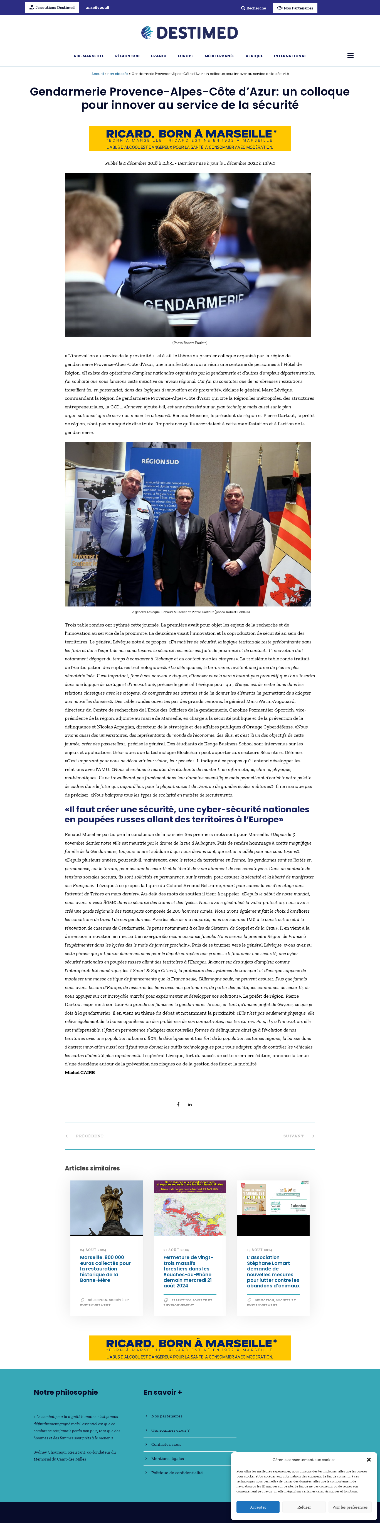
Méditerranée (220, 56)
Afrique (254, 56)
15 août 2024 (260, 1250)
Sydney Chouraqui (50, 1452)
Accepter (258, 1507)
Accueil (98, 73)
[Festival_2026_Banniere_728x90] (190, 138)
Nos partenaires (166, 1416)
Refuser (304, 1507)
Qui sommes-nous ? (170, 1430)
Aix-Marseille (88, 56)
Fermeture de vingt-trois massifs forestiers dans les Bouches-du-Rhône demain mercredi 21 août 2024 (188, 1271)
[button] (369, 1459)
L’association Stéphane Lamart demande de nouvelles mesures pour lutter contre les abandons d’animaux (273, 1271)
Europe (186, 56)
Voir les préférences (350, 1507)
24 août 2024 (93, 1250)
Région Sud (127, 56)
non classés (117, 73)
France (159, 56)
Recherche (256, 8)
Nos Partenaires (298, 8)
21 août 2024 (176, 1250)
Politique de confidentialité (177, 1472)
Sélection (97, 1300)
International (290, 56)
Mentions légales (167, 1458)
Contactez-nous (166, 1444)
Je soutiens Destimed (55, 7)
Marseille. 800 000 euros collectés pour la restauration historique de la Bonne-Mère (105, 1269)
